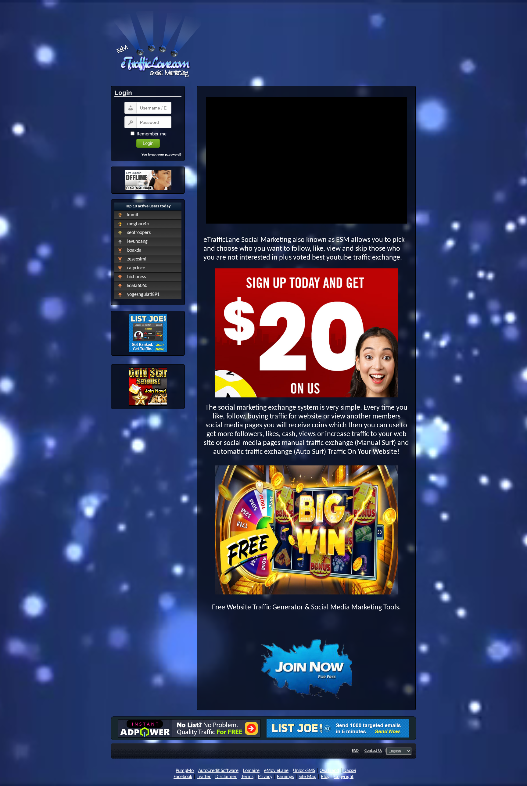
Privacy (265, 776)
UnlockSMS (304, 770)
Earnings (285, 776)
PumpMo (185, 770)
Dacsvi (349, 770)
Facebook (183, 776)
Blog (325, 776)
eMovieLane (276, 770)
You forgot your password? (161, 154)
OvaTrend (329, 770)
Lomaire (251, 770)
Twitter (204, 776)
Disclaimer (226, 776)
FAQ (355, 751)
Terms (247, 776)
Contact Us (373, 751)
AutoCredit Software (218, 770)
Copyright (343, 776)
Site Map (307, 776)
